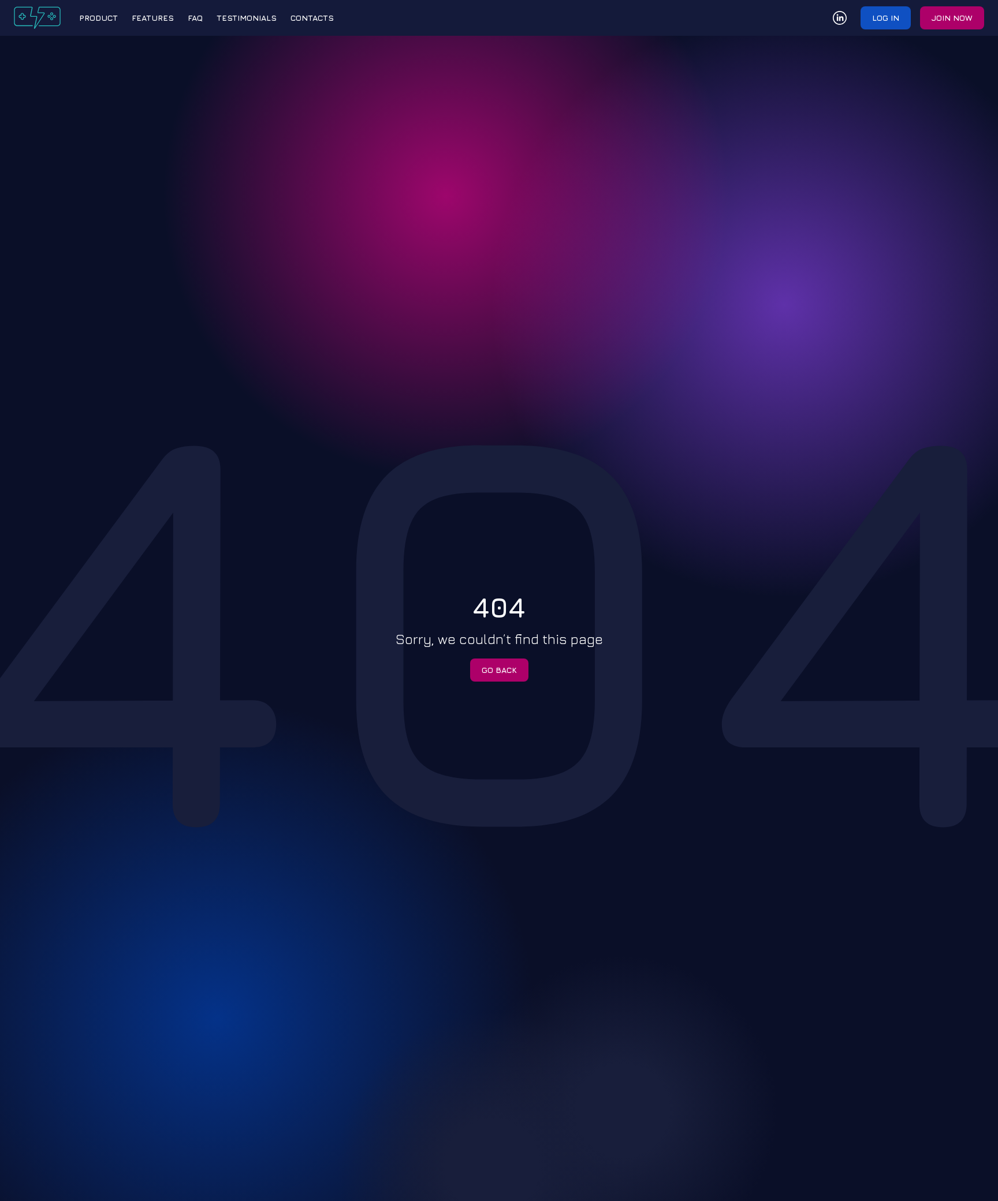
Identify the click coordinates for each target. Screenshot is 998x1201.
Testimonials (247, 18)
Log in (885, 18)
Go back (499, 670)
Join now (952, 18)
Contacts (312, 18)
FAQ (195, 18)
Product (98, 18)
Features (153, 18)
